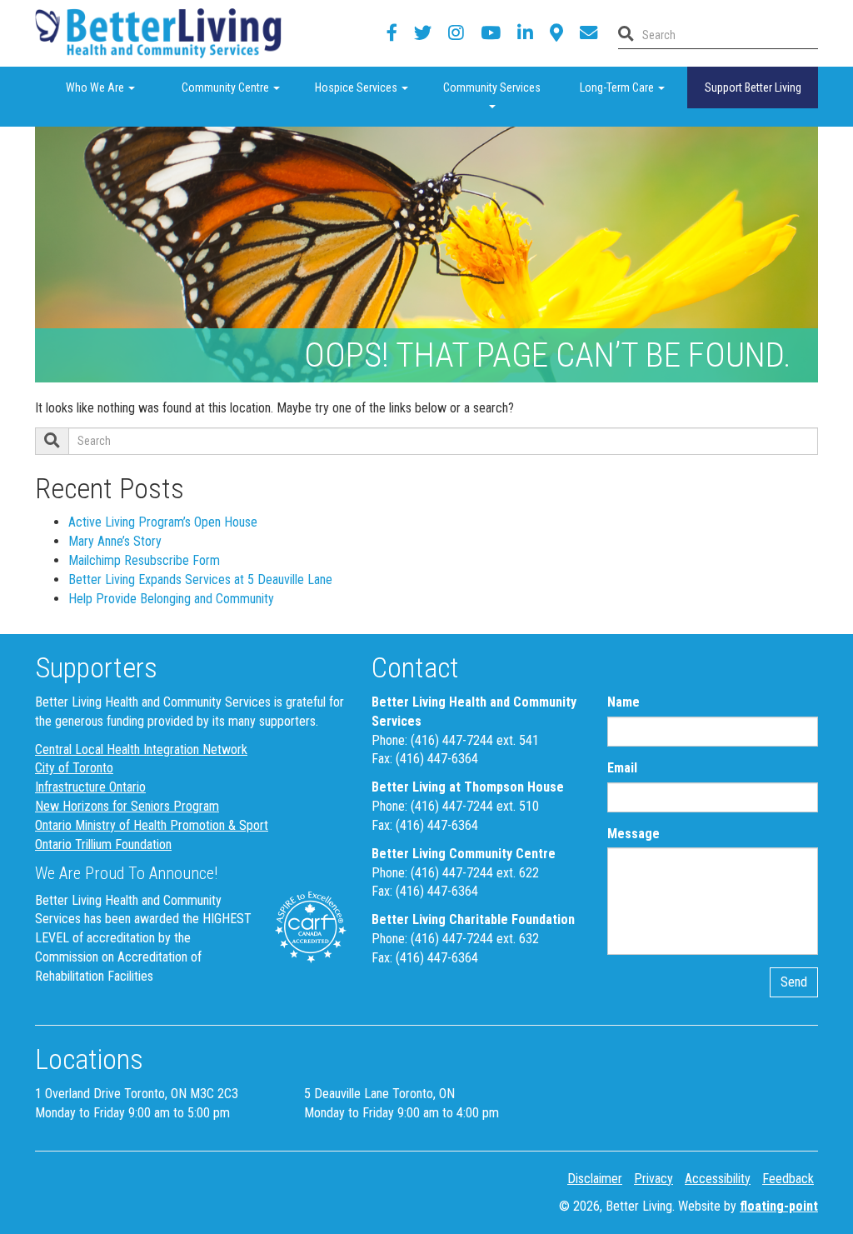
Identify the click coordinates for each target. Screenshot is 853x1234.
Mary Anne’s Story (115, 541)
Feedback (788, 1179)
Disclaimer (594, 1179)
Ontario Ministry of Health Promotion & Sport (151, 825)
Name (623, 702)
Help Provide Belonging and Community (171, 599)
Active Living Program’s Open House (162, 522)
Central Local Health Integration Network (141, 749)
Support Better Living (753, 87)
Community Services (500, 87)
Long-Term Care (633, 87)
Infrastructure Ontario (90, 787)
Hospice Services (370, 87)
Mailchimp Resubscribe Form (144, 560)
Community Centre (239, 87)
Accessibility (718, 1179)
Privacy (653, 1179)
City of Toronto (74, 768)
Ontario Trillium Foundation (103, 844)
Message (633, 834)
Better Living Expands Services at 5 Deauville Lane (200, 579)
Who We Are (116, 87)
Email (622, 768)
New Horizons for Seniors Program (127, 806)
